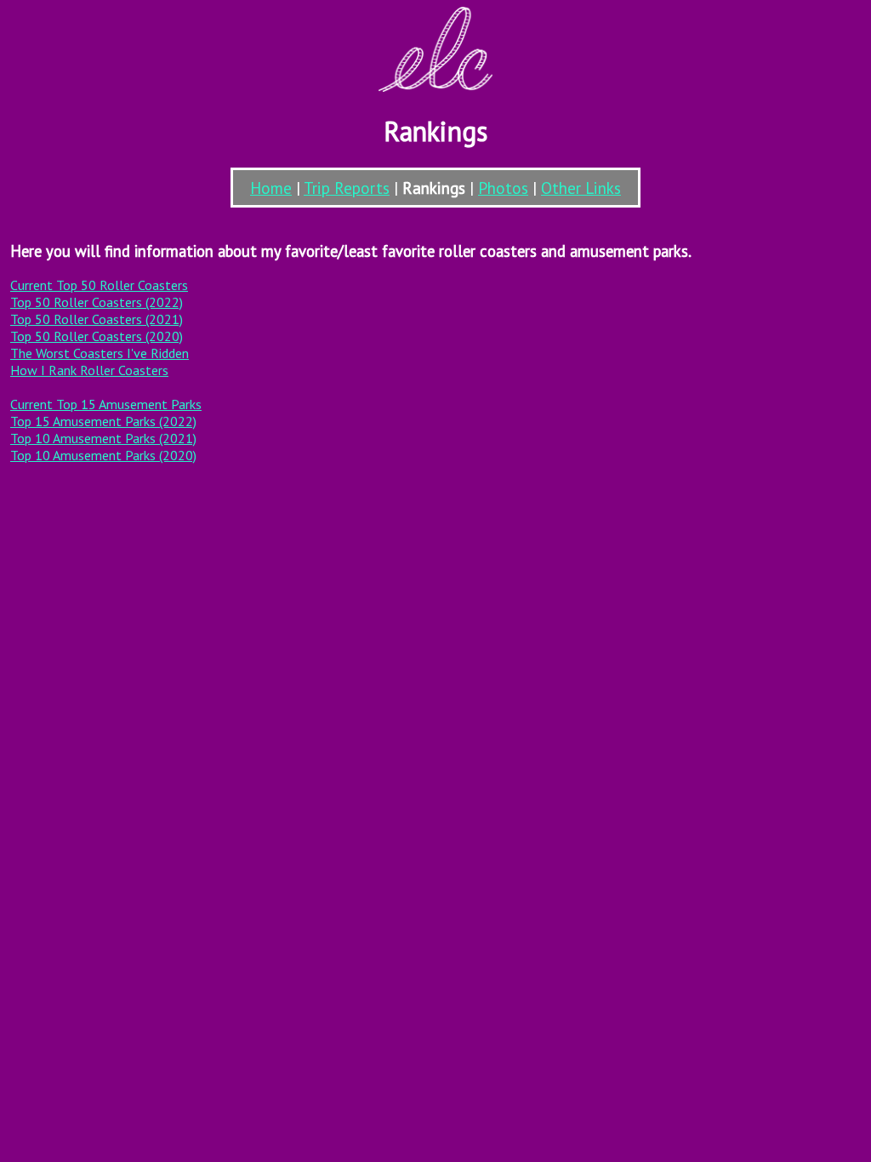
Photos (503, 187)
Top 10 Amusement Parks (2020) (103, 455)
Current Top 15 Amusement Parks (106, 404)
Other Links (581, 187)
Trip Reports (347, 187)
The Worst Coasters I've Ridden (99, 353)
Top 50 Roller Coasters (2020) (96, 336)
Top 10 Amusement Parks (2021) (103, 438)
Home (271, 187)
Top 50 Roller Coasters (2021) (96, 319)
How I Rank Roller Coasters (89, 370)
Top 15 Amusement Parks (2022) (103, 421)
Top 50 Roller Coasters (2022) (96, 301)
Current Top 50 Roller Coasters (99, 284)
